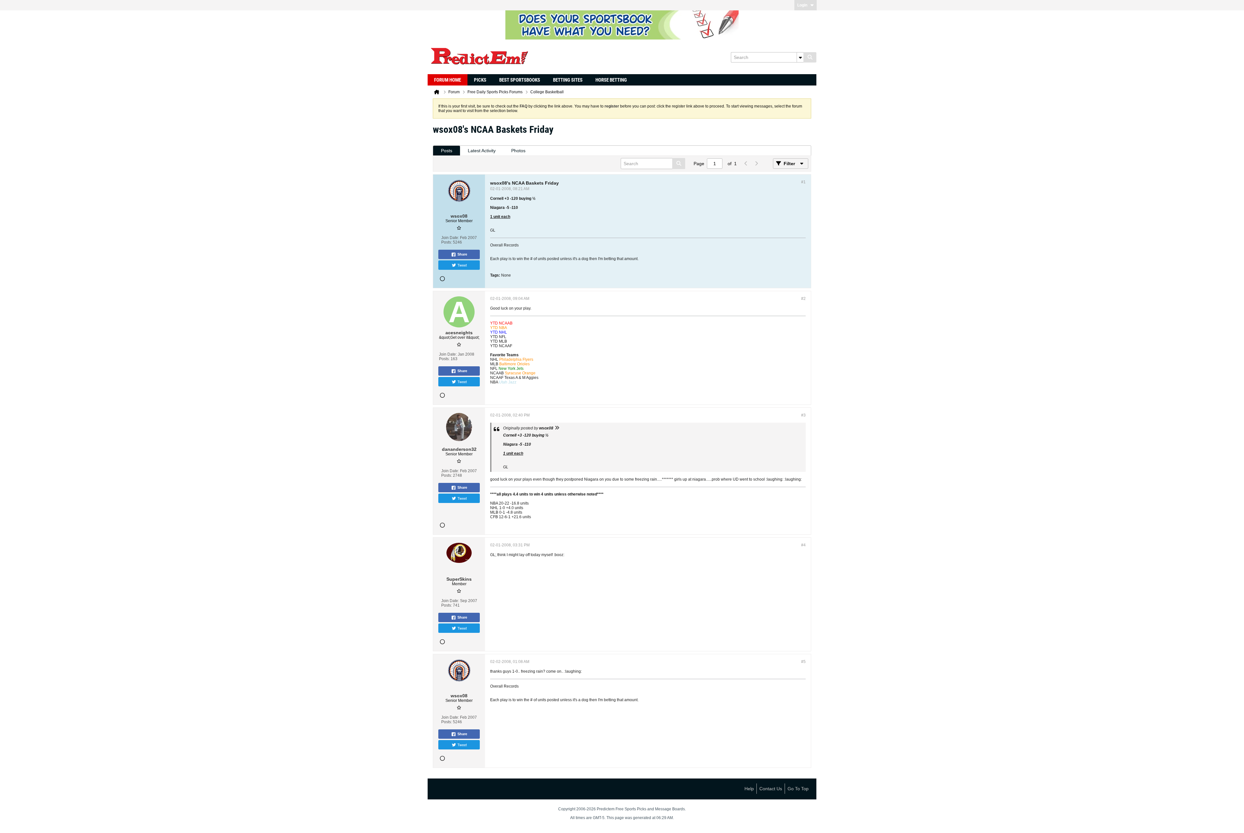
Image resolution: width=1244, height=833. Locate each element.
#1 (803, 182)
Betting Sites (567, 80)
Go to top (798, 788)
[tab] (446, 151)
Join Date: (450, 237)
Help (749, 788)
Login (802, 5)
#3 (803, 415)
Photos (518, 150)
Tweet (462, 265)
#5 (803, 661)
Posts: (446, 242)
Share (462, 254)
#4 (803, 545)
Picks (480, 80)
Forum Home (447, 80)
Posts (446, 150)
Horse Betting (611, 80)
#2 (803, 298)
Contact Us (770, 788)
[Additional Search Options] (800, 57)
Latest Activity (482, 150)
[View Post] (556, 428)
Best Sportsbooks (519, 80)
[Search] (809, 57)
